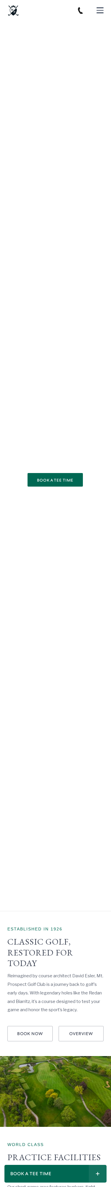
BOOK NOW (30, 1034)
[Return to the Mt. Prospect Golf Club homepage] (13, 10)
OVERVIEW (81, 1034)
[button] (100, 10)
